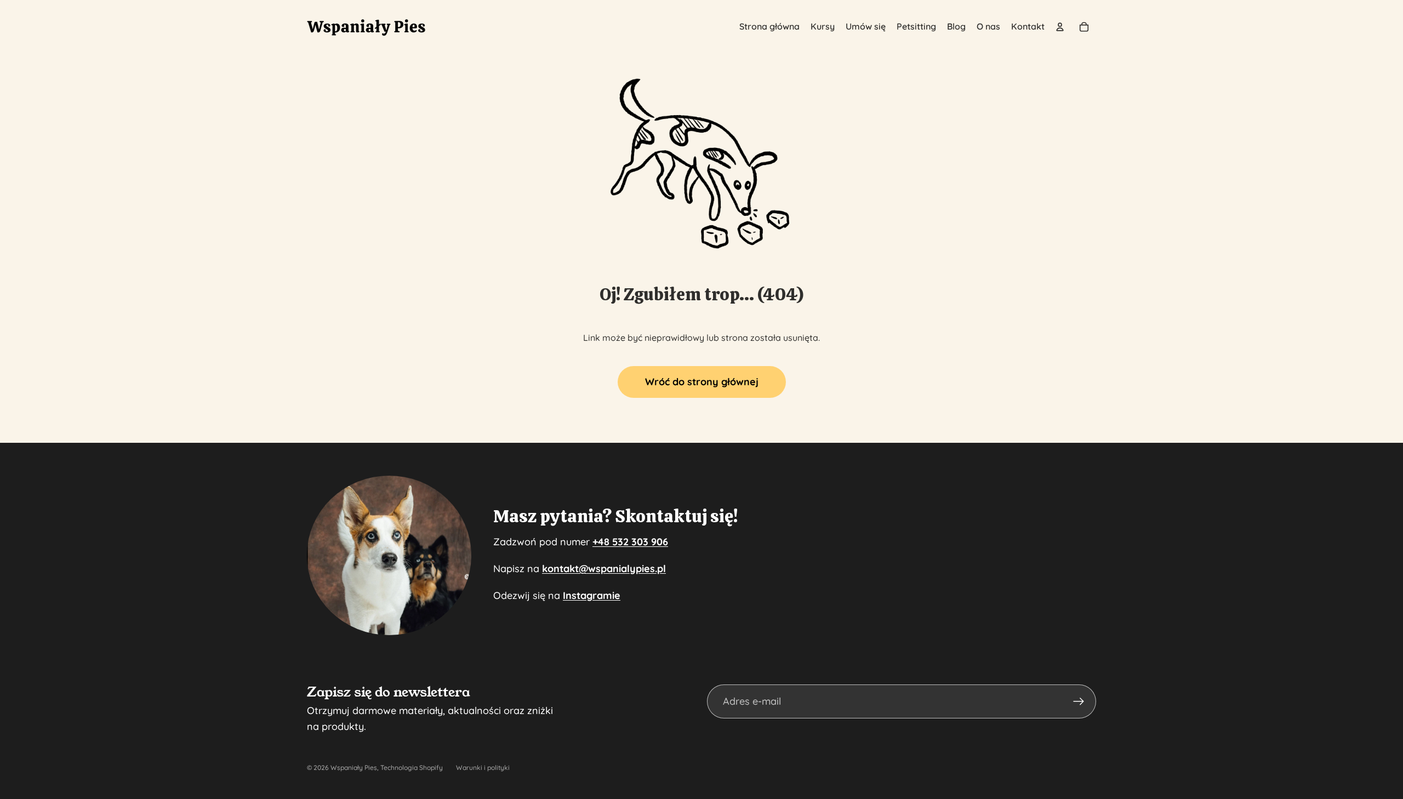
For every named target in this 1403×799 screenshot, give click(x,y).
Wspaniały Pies (353, 767)
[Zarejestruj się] (1078, 701)
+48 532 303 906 (630, 541)
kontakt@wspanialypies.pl (604, 568)
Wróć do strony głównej (701, 381)
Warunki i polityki (483, 767)
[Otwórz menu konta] (1060, 27)
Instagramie (591, 595)
